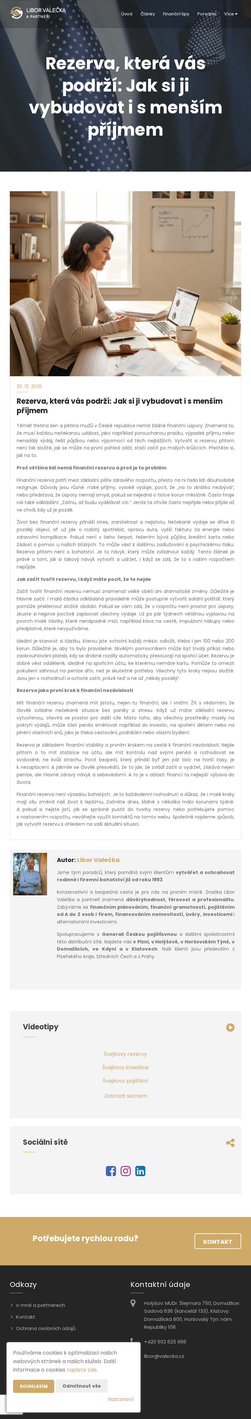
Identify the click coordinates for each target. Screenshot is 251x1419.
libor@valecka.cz (164, 1356)
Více (229, 14)
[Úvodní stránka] (38, 14)
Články (148, 14)
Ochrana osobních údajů (45, 1328)
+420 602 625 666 (165, 1341)
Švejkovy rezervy (125, 1054)
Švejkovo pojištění (125, 1081)
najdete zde (82, 1370)
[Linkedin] (140, 1173)
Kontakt (217, 1242)
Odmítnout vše (81, 1386)
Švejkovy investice (125, 1067)
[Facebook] (111, 1173)
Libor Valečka (98, 860)
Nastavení (121, 1399)
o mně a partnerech (40, 1305)
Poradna (206, 14)
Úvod (126, 14)
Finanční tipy (176, 14)
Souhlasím (34, 1386)
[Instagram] (126, 1173)
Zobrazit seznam (125, 1096)
